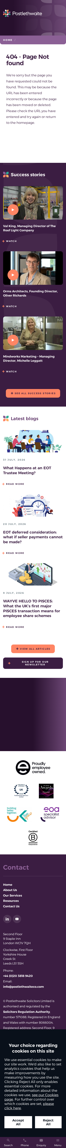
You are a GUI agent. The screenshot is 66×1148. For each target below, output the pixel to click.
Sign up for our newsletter (35, 663)
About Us (10, 890)
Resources (11, 901)
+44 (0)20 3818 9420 (18, 976)
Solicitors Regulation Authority (26, 1012)
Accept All (18, 1122)
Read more (15, 484)
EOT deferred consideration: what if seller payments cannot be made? (33, 537)
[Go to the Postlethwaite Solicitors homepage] (33, 13)
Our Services (12, 895)
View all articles (35, 648)
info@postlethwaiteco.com (23, 986)
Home (8, 39)
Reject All (48, 1122)
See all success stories (35, 393)
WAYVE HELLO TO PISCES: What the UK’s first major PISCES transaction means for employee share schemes (31, 608)
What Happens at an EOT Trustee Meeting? (27, 470)
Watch (11, 241)
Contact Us (11, 906)
